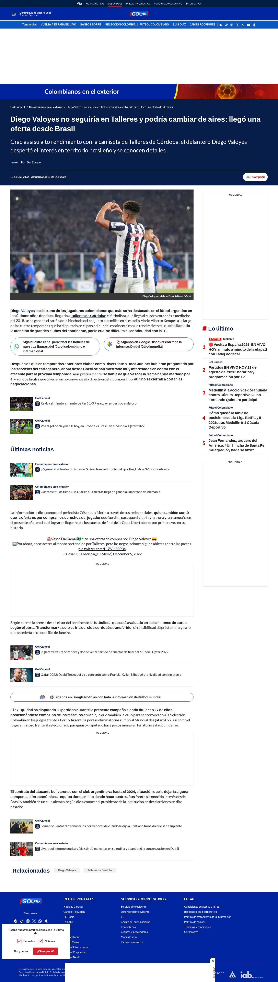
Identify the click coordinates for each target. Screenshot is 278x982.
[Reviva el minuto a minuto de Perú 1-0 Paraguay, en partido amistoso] (21, 404)
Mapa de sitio (129, 937)
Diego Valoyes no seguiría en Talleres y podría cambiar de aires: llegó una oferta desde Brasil (120, 107)
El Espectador (71, 937)
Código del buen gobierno (135, 922)
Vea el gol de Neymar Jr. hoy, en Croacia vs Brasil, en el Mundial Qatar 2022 (92, 426)
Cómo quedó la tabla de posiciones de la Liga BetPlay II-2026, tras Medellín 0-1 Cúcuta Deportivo (235, 420)
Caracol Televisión (74, 911)
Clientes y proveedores (134, 932)
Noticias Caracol (73, 906)
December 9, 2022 (127, 554)
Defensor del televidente (135, 911)
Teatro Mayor (71, 942)
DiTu (66, 932)
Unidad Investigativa (138, 4)
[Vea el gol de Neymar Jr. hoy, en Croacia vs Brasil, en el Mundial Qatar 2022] (21, 426)
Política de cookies (195, 922)
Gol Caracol (115, 4)
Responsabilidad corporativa (200, 911)
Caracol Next (71, 957)
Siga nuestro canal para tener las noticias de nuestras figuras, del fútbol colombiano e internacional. (56, 346)
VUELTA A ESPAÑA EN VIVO (58, 24)
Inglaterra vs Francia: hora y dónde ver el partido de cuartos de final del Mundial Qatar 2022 (104, 652)
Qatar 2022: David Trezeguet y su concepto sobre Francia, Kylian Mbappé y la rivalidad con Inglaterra (111, 674)
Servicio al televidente (134, 906)
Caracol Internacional (75, 947)
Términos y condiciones (197, 927)
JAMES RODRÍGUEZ (202, 24)
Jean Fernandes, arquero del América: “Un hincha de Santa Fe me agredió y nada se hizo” (236, 445)
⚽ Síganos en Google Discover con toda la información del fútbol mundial (149, 344)
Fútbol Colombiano (221, 384)
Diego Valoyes (67, 870)
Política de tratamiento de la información (207, 917)
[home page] (79, 3)
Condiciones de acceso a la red (201, 906)
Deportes (29, 941)
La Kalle (68, 922)
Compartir (258, 177)
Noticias (50, 941)
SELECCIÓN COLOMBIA (120, 24)
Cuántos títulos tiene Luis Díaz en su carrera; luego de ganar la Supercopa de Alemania (100, 492)
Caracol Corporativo (75, 952)
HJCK (66, 927)
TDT (123, 917)
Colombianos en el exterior (46, 107)
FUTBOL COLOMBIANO (154, 24)
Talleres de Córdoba (100, 870)
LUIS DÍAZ (179, 24)
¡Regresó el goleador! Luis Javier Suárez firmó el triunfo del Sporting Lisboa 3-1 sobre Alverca (105, 469)
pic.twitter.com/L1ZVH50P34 (102, 549)
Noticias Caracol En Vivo (168, 4)
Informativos (193, 4)
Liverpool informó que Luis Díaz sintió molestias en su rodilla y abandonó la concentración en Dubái (110, 848)
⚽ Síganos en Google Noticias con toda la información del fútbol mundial (105, 697)
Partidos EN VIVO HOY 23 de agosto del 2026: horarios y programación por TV (232, 372)
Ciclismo (228, 339)
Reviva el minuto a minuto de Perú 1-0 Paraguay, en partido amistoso (89, 403)
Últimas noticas (95, 4)
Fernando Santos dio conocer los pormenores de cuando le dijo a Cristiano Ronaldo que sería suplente (111, 826)
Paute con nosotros (132, 942)
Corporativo (191, 932)
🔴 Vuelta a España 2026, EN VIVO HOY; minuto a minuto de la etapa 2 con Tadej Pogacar (238, 349)
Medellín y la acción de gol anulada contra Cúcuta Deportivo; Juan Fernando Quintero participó (238, 395)
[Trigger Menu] (14, 14)
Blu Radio (68, 917)
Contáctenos (128, 927)
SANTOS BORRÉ (90, 24)
